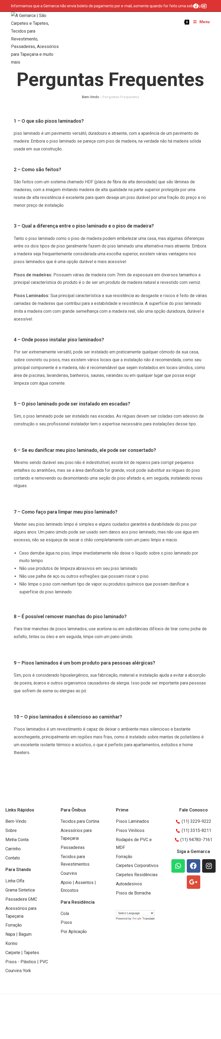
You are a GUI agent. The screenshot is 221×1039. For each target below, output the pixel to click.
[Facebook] (196, 6)
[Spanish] (129, 905)
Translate (148, 918)
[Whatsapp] (178, 866)
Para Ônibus (73, 810)
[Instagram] (204, 6)
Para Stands (18, 869)
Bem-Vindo (90, 97)
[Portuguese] (118, 905)
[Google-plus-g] (193, 882)
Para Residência (78, 902)
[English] (123, 905)
